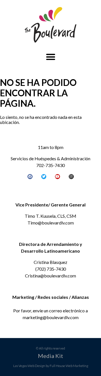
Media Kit (50, 355)
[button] (50, 57)
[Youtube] (57, 176)
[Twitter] (43, 176)
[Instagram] (71, 176)
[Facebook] (30, 176)
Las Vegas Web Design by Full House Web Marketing (50, 366)
